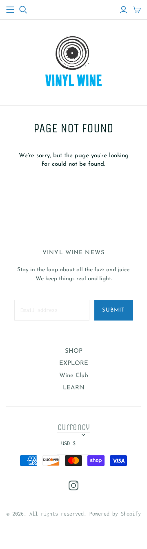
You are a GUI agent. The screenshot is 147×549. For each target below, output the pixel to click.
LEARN (74, 388)
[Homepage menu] (10, 10)
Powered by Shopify (115, 514)
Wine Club (73, 376)
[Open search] (23, 10)
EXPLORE (73, 363)
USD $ (68, 443)
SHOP (73, 351)
